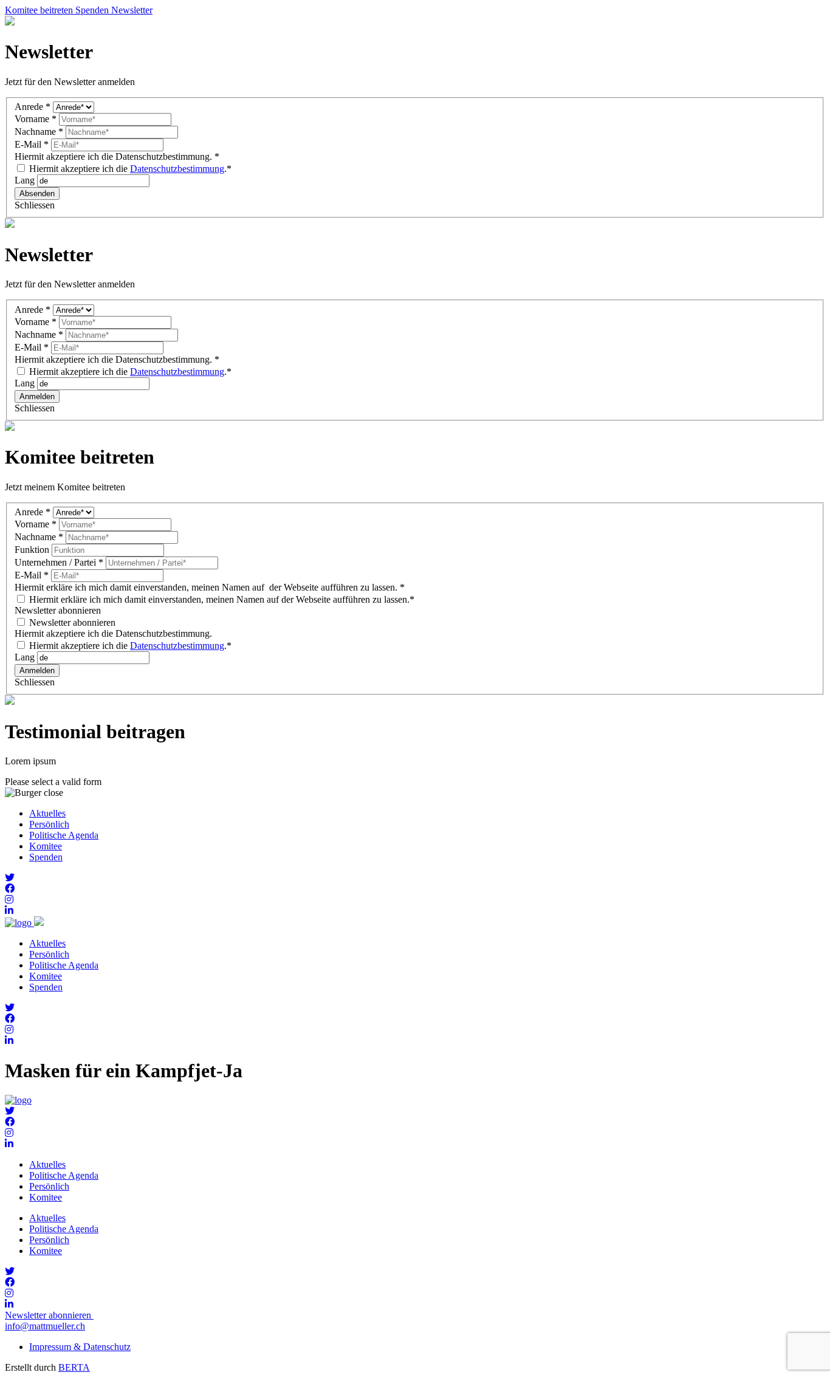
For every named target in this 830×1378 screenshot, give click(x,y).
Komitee (45, 846)
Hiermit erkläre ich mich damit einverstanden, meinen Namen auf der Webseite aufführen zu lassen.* (220, 599)
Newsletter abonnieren (71, 622)
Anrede (32, 106)
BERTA (74, 1367)
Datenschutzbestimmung (177, 168)
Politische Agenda (63, 835)
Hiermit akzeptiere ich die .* (129, 168)
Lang (26, 180)
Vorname (36, 119)
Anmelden (37, 396)
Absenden (37, 193)
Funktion (33, 549)
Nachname (39, 131)
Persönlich (49, 824)
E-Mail (32, 144)
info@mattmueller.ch (45, 1326)
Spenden (46, 857)
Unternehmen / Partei (59, 562)
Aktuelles (47, 813)
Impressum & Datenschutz (80, 1347)
